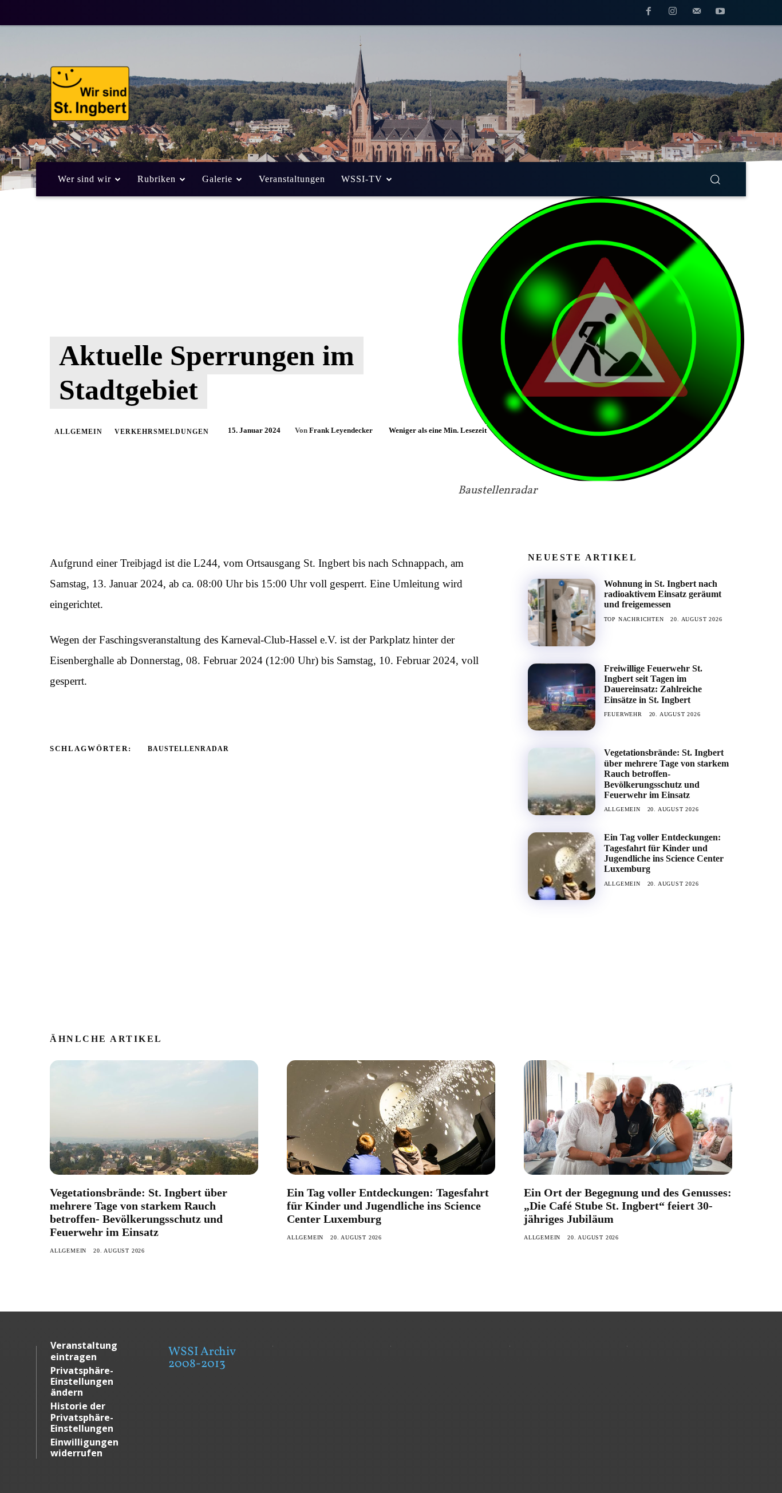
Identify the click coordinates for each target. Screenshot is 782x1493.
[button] (715, 179)
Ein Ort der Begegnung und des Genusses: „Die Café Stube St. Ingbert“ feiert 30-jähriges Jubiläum (628, 1205)
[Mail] (697, 13)
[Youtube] (720, 13)
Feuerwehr (623, 714)
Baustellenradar (188, 749)
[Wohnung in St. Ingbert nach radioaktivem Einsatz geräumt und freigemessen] (561, 612)
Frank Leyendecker (341, 430)
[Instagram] (673, 13)
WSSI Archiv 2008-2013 (201, 1358)
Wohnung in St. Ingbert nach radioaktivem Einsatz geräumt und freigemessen (662, 594)
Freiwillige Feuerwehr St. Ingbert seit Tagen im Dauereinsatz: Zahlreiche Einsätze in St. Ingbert (653, 684)
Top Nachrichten (634, 619)
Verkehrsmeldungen (161, 432)
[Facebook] (649, 13)
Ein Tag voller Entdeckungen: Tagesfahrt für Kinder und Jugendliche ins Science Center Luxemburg (664, 853)
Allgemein (78, 432)
